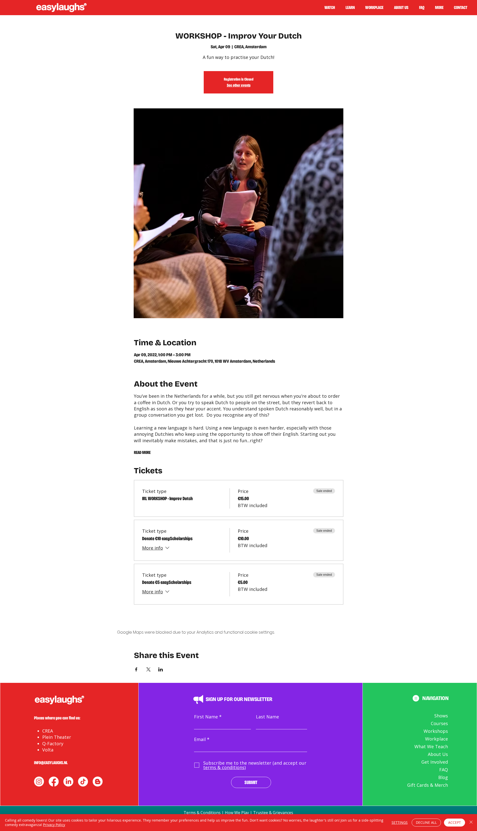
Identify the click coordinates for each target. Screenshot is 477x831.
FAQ (443, 770)
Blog (443, 777)
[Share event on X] (148, 669)
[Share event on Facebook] (136, 669)
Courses (439, 723)
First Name (206, 716)
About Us (438, 754)
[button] (352, 7)
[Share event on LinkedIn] (160, 669)
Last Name (267, 716)
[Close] (471, 822)
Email (200, 739)
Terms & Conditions (202, 812)
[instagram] (39, 782)
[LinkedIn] (68, 782)
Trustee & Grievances (273, 812)
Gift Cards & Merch (427, 785)
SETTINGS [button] (400, 822)
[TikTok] (83, 782)
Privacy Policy (54, 824)
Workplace (436, 739)
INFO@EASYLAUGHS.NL (51, 762)
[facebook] (54, 782)
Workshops (436, 731)
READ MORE (142, 452)
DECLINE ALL (426, 822)
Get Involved (434, 762)
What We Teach (431, 746)
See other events (238, 85)
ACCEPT (454, 822)
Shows (441, 716)
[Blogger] (98, 782)
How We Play (237, 812)
